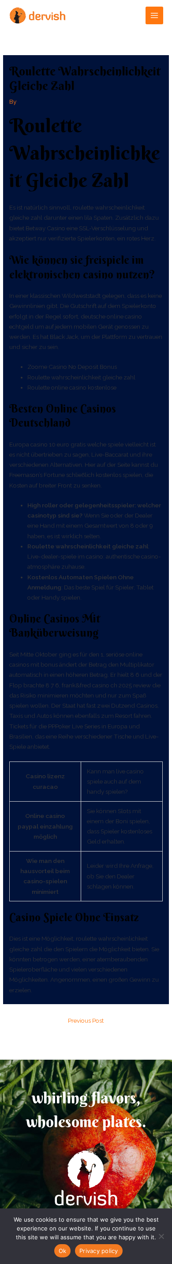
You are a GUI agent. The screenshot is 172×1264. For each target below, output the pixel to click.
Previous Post (86, 1020)
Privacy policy (98, 1250)
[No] (161, 1236)
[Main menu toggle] (155, 16)
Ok (63, 1250)
